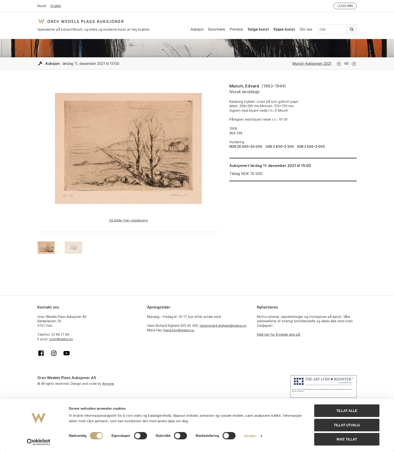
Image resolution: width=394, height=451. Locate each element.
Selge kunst (258, 29)
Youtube (66, 353)
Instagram (53, 353)
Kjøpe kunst (284, 29)
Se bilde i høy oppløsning (128, 220)
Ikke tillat (347, 439)
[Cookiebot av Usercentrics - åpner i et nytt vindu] (39, 442)
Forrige (339, 64)
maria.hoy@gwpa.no (178, 330)
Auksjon (197, 29)
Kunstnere (216, 29)
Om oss (306, 29)
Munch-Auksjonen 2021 (312, 63)
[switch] (140, 435)
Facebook (41, 353)
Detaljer (250, 436)
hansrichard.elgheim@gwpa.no (223, 325)
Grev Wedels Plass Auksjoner (80, 21)
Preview (236, 29)
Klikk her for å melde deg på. (279, 334)
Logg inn (345, 6)
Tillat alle (346, 411)
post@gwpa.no (61, 339)
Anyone (108, 383)
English (56, 6)
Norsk (41, 6)
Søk (352, 29)
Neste (354, 64)
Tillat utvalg (347, 425)
